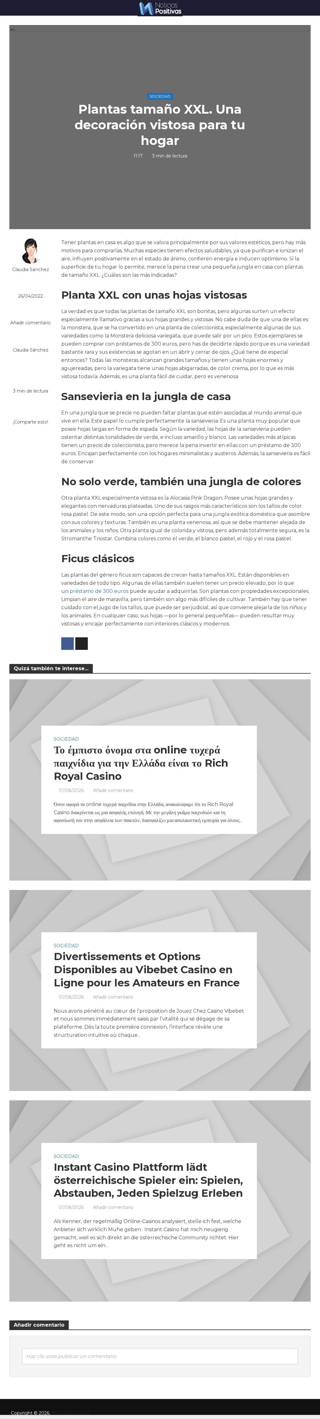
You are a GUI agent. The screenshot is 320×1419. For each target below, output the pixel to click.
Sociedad (160, 96)
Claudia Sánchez (30, 269)
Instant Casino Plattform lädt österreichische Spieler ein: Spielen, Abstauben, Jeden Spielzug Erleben (148, 1180)
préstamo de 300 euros (99, 591)
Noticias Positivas (71, 1413)
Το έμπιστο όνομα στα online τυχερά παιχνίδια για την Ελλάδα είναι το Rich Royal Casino (141, 763)
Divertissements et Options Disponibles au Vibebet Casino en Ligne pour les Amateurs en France (147, 969)
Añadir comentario (30, 323)
